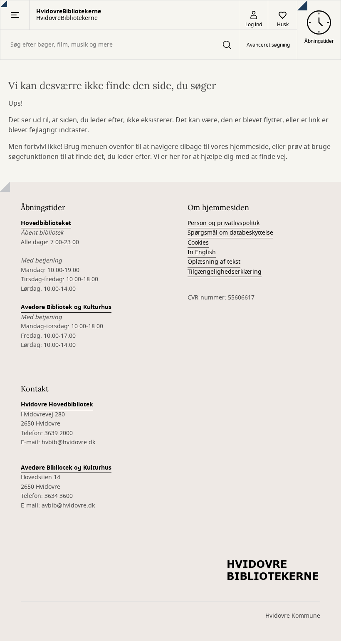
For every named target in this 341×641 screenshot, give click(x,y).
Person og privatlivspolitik (223, 223)
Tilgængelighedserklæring (225, 271)
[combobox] (119, 44)
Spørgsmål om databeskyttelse (230, 232)
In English (202, 252)
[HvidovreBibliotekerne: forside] (273, 570)
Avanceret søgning (268, 45)
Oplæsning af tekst (214, 261)
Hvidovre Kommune (292, 615)
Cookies (198, 242)
